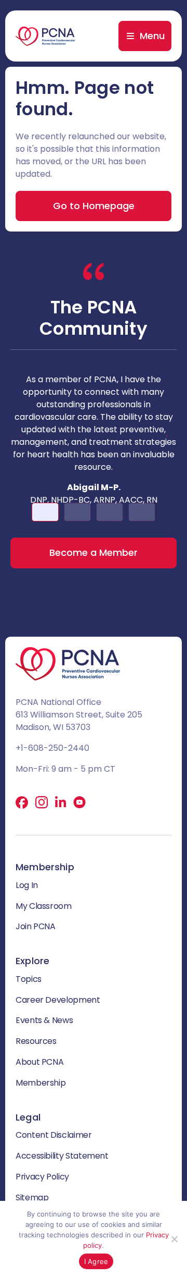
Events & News (44, 1020)
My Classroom (44, 906)
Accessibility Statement (62, 1156)
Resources (36, 1041)
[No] (174, 1239)
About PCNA (39, 1062)
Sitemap (32, 1197)
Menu (152, 35)
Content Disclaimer (54, 1135)
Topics (29, 979)
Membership (40, 1083)
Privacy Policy (42, 1177)
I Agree (96, 1261)
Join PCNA (36, 926)
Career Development (58, 1000)
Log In (27, 885)
